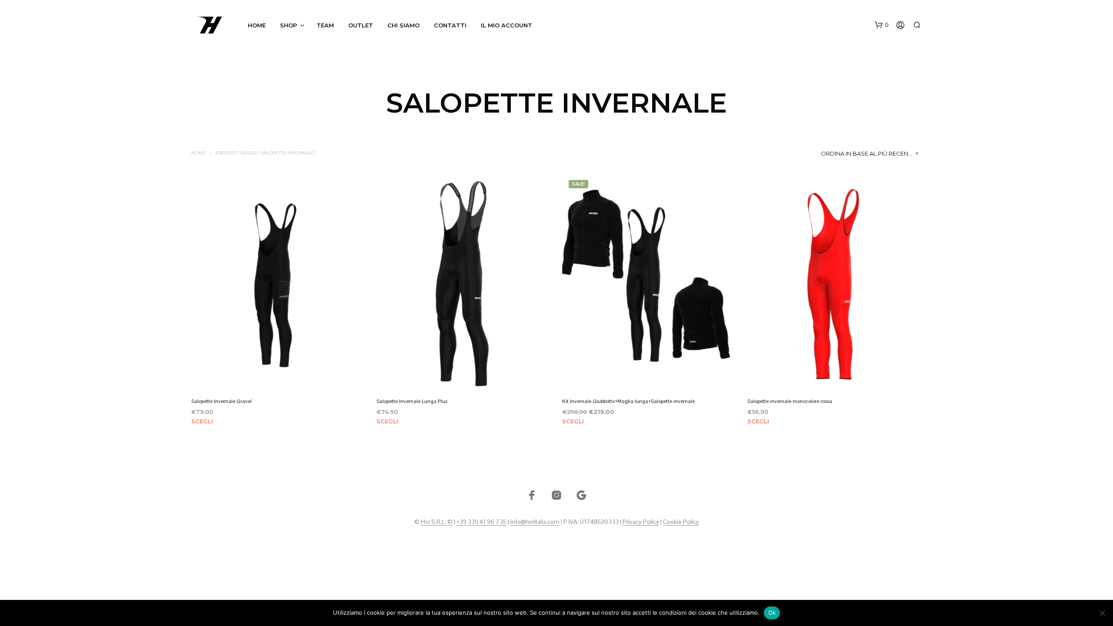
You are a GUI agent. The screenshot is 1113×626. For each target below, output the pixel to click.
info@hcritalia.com (535, 522)
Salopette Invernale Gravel (221, 400)
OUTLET (360, 25)
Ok (772, 612)
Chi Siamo (403, 25)
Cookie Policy (681, 522)
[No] (1102, 613)
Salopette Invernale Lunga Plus (412, 400)
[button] (882, 25)
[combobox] (871, 153)
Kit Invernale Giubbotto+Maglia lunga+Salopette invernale (628, 400)
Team (325, 25)
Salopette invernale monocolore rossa (789, 400)
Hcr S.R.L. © (437, 522)
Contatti (450, 25)
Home (257, 25)
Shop (288, 25)
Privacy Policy (641, 522)
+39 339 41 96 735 (482, 522)
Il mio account (506, 25)
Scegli (202, 421)
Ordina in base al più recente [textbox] (868, 153)
